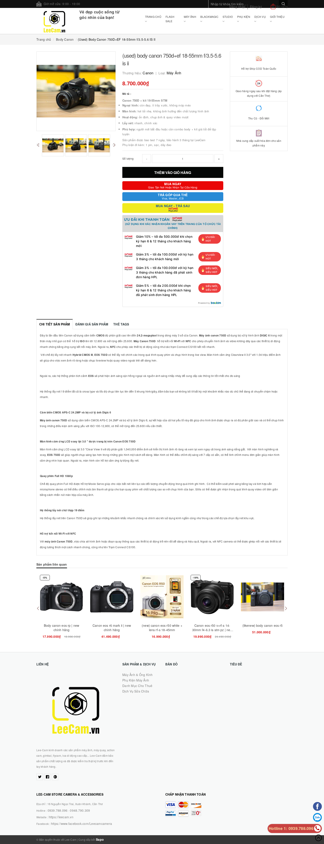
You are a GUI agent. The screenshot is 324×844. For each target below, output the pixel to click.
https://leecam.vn (61, 817)
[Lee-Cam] (54, 21)
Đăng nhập (237, 6)
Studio (228, 16)
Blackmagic (209, 16)
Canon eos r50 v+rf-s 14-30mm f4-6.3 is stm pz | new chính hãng (212, 629)
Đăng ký (256, 6)
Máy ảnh (190, 16)
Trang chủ (153, 16)
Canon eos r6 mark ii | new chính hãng (112, 627)
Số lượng (128, 158)
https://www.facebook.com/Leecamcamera (81, 823)
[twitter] (39, 777)
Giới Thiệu (277, 16)
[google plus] (55, 777)
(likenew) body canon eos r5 (262, 625)
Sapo (100, 839)
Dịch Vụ (260, 16)
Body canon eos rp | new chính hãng (61, 627)
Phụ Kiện (243, 16)
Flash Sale (170, 19)
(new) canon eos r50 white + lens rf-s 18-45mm (162, 627)
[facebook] (47, 777)
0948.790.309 (80, 810)
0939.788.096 (58, 810)
